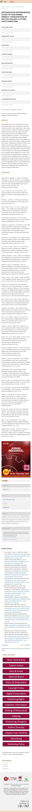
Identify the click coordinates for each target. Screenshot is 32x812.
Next (27, 645)
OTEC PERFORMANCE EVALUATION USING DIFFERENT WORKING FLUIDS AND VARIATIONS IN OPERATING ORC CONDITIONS (16, 572)
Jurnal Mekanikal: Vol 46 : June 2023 (13, 576)
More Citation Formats (10, 539)
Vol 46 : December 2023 (18, 6)
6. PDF (5, 480)
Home (3, 6)
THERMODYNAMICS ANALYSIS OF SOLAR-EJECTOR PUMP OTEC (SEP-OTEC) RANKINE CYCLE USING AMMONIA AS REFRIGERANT (17, 638)
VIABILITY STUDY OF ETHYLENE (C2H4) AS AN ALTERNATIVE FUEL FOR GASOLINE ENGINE (17, 608)
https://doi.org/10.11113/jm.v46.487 (12, 109)
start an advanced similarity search (17, 648)
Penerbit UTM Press (18, 784)
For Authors (5, 766)
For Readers (5, 764)
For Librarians (5, 768)
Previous (5, 645)
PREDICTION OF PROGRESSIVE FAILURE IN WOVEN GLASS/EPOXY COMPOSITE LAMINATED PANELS (16, 591)
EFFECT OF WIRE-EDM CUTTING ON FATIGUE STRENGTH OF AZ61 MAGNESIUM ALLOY (17, 617)
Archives (8, 6)
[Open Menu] (1, 1)
